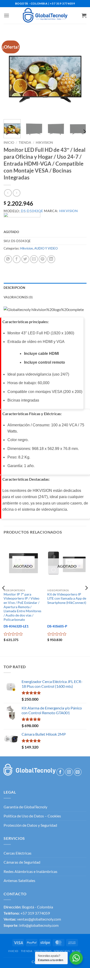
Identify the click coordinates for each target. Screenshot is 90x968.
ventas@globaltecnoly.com (39, 919)
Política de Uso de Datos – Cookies (32, 816)
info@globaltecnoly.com (39, 925)
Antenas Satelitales (19, 880)
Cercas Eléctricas (17, 853)
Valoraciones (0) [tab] (18, 297)
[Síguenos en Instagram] (69, 772)
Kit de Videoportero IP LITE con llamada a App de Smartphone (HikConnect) (66, 598)
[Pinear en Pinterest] (43, 259)
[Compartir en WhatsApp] (8, 259)
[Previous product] (16, 193)
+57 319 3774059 (35, 913)
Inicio (9, 142)
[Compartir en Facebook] (17, 259)
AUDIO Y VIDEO (46, 248)
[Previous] (11, 74)
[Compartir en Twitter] (25, 259)
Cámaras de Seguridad (22, 862)
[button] (6, 15)
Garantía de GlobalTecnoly (25, 807)
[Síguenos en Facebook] (60, 772)
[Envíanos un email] (78, 772)
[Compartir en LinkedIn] (51, 259)
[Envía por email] (34, 259)
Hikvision (44, 142)
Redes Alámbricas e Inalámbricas (30, 871)
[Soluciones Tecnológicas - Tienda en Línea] (45, 15)
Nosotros (43, 951)
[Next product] (8, 193)
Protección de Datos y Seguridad (30, 825)
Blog (76, 951)
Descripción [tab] (14, 288)
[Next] (78, 74)
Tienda (25, 142)
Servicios (62, 951)
